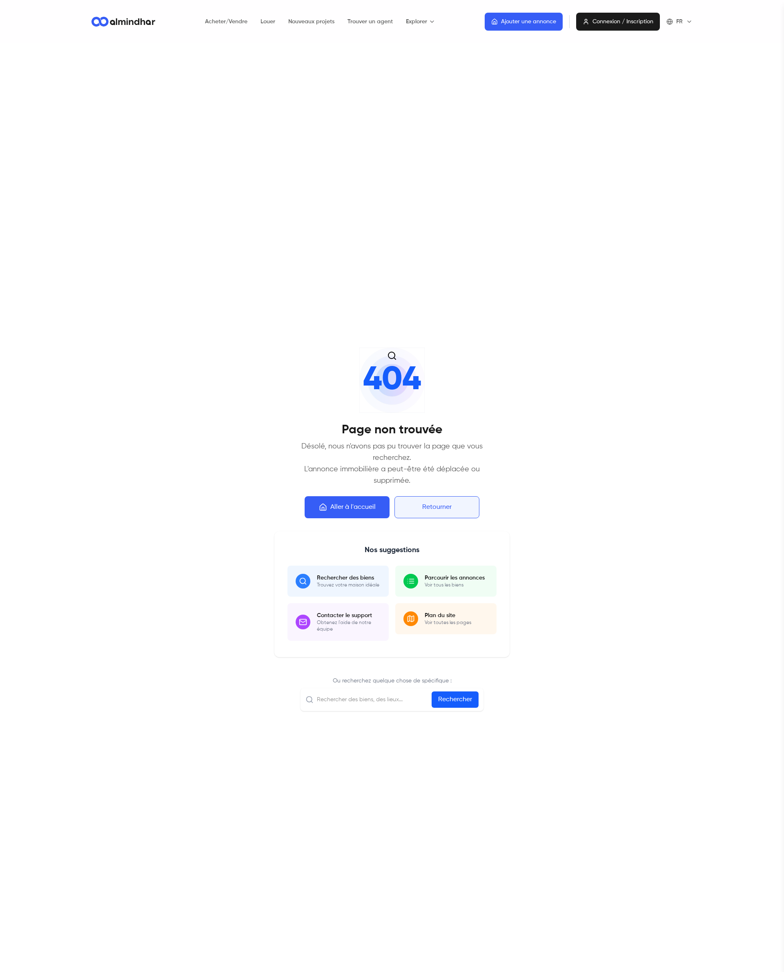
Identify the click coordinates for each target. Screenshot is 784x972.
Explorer (416, 22)
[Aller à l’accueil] (123, 22)
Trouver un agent (370, 22)
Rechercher (455, 699)
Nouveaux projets (311, 22)
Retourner (437, 507)
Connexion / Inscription (622, 22)
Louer (268, 22)
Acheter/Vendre (226, 22)
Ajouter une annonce (528, 22)
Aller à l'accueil (353, 507)
